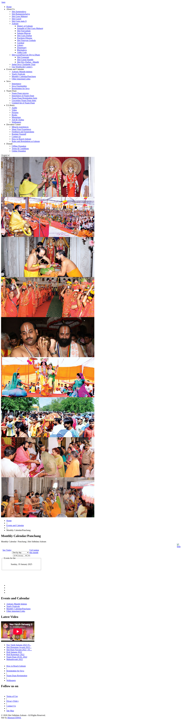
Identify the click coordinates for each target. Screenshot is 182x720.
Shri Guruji (16, 19)
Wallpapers (16, 122)
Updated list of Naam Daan (23, 103)
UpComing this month (34, 551)
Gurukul (20, 43)
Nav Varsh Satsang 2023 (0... (18, 645)
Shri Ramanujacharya (21, 14)
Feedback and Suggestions (23, 132)
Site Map (10, 711)
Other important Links (21, 79)
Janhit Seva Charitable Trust (23, 64)
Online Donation (19, 151)
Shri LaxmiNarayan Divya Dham (26, 55)
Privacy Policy (12, 701)
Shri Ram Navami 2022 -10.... (19, 650)
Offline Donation (19, 146)
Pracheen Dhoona (24, 38)
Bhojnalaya (22, 50)
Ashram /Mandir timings (22, 71)
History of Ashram (25, 26)
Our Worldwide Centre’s (22, 67)
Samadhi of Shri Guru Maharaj (30, 28)
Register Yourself (19, 134)
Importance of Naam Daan (23, 96)
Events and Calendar (15, 525)
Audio (14, 108)
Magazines (16, 117)
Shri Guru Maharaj (20, 16)
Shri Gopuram (23, 57)
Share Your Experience (21, 129)
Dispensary (22, 47)
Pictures (15, 112)
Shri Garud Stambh (25, 59)
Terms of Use (12, 696)
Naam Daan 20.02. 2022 (16, 657)
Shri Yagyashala (24, 31)
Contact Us (11, 706)
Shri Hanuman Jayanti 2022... (18, 647)
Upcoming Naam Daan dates (24, 100)
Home (9, 520)
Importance (16, 84)
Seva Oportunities (19, 86)
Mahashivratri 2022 (14, 659)
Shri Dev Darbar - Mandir (28, 62)
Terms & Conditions (20, 148)
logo (3, 2)
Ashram (15, 23)
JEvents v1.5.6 (15, 578)
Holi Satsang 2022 (14, 652)
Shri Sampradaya (19, 11)
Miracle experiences (20, 127)
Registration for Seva (20, 88)
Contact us (16, 136)
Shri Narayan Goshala (26, 40)
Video (14, 110)
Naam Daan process (20, 93)
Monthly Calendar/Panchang (24, 76)
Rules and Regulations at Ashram (26, 141)
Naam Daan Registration (16, 675)
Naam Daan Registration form (24, 98)
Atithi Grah (22, 52)
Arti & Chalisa (18, 120)
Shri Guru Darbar (24, 35)
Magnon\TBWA (14, 718)
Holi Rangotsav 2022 (15, 654)
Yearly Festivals (18, 74)
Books (14, 115)
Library (20, 45)
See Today (7, 550)
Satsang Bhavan (24, 33)
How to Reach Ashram (21, 139)
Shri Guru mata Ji (19, 21)
